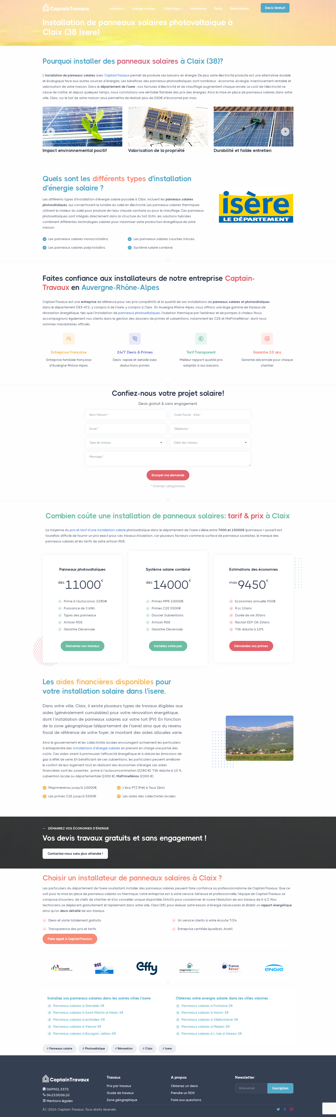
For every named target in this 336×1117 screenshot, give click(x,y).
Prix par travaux (119, 1086)
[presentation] (50, 131)
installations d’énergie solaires (97, 748)
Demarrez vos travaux (82, 646)
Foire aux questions (186, 1100)
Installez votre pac (168, 646)
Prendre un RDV (183, 1093)
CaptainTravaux (117, 75)
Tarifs (218, 9)
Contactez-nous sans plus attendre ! (75, 854)
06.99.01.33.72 (57, 1089)
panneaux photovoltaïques (139, 313)
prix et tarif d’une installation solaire (98, 530)
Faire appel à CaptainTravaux (70, 939)
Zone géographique (122, 1100)
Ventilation (198, 9)
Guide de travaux (120, 1093)
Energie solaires (144, 9)
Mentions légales (59, 1101)
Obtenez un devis (184, 1086)
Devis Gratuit (275, 8)
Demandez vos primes (251, 646)
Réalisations (239, 9)
